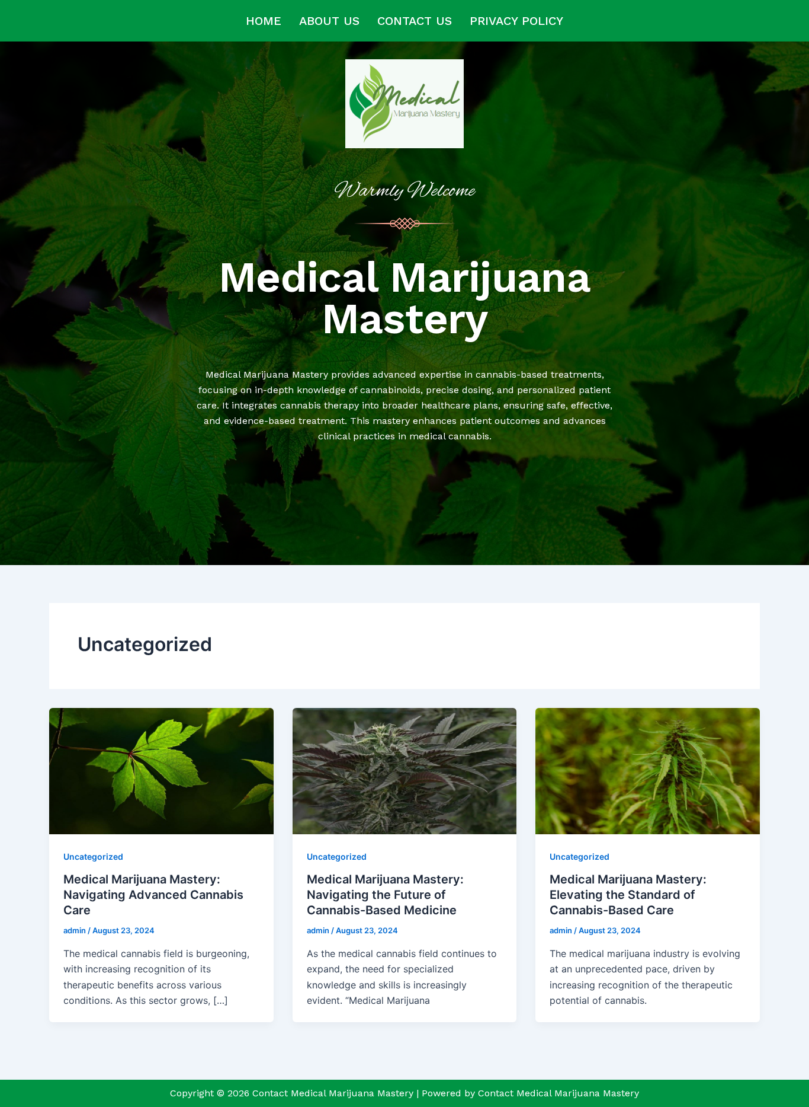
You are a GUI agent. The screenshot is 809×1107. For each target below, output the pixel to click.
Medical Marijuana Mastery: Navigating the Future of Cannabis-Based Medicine (385, 894)
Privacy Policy (516, 21)
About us (329, 21)
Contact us (414, 21)
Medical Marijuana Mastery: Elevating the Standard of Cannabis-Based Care (628, 894)
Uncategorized (93, 856)
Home (263, 21)
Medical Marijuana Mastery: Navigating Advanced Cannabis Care (153, 894)
